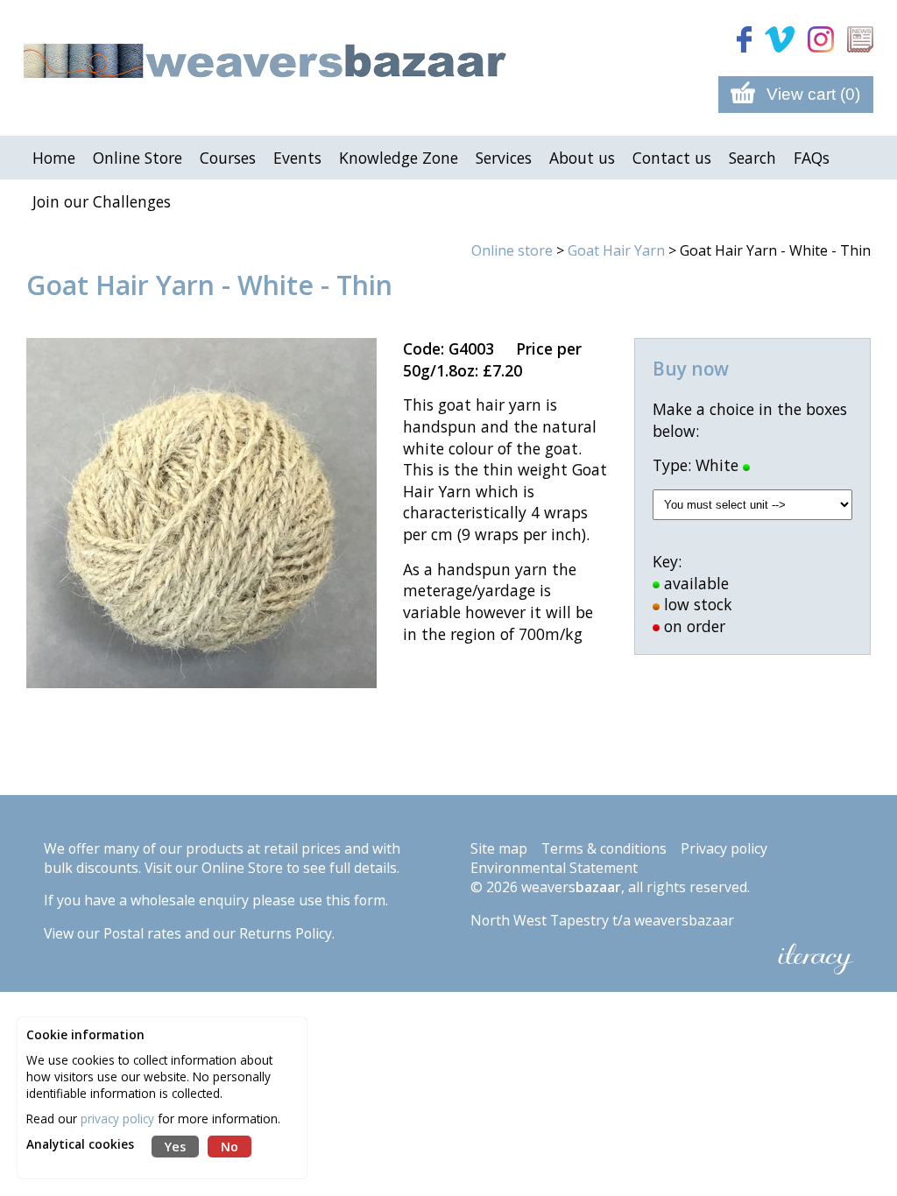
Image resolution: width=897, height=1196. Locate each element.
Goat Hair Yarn (616, 250)
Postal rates (142, 933)
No (229, 1146)
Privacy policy (724, 848)
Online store (512, 250)
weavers (571, 887)
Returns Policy (285, 933)
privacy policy (117, 1118)
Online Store (242, 867)
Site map (498, 848)
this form (355, 900)
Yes (175, 1146)
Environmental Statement (554, 867)
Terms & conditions (604, 848)
